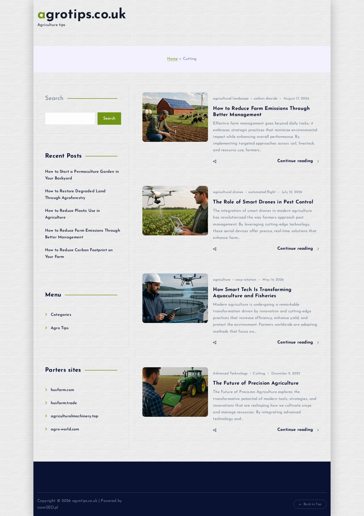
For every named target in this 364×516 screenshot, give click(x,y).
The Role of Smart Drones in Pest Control (263, 202)
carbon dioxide (265, 98)
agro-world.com (65, 429)
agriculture (221, 280)
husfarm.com (62, 390)
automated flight (262, 192)
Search (54, 98)
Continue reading (296, 161)
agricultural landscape (231, 98)
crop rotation (245, 280)
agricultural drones (228, 192)
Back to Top (312, 504)
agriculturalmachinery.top (74, 416)
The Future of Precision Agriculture (256, 383)
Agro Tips (60, 328)
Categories (61, 315)
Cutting (259, 373)
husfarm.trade (64, 403)
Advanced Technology (230, 373)
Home (172, 59)
